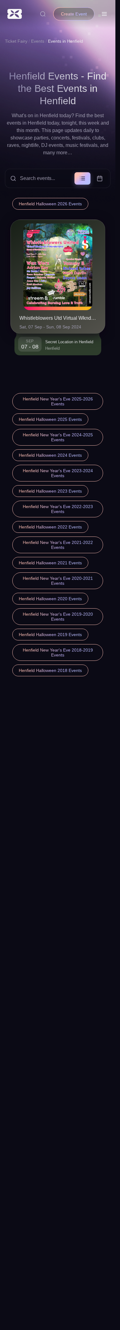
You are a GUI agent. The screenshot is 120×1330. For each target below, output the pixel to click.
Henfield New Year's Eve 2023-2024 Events (58, 473)
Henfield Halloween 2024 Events (50, 455)
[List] (82, 178)
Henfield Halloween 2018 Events (50, 670)
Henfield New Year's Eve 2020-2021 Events (58, 581)
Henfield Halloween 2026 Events (50, 203)
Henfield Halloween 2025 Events (50, 419)
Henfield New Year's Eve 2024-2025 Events (58, 437)
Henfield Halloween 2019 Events (50, 634)
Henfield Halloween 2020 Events (50, 598)
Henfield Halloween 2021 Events (50, 562)
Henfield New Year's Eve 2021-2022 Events (58, 545)
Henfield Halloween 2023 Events (50, 491)
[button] (57, 178)
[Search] (42, 14)
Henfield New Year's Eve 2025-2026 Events (58, 401)
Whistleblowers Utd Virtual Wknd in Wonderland (57, 318)
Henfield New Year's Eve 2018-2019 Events (58, 652)
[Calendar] (100, 178)
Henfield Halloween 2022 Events (50, 526)
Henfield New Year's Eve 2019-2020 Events (58, 617)
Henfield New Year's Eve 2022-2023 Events (58, 509)
